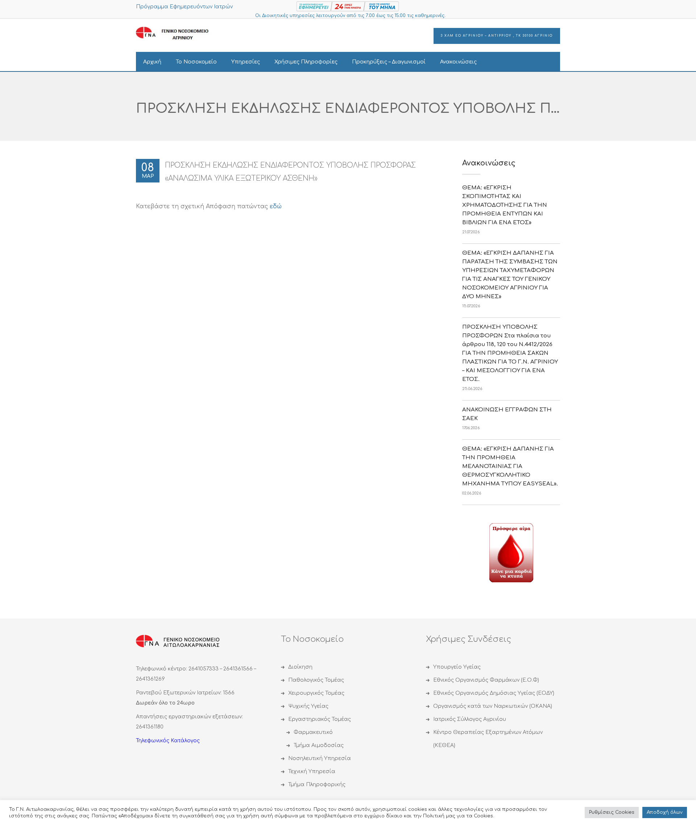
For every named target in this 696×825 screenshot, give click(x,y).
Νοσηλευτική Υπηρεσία (319, 758)
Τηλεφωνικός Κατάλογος (168, 740)
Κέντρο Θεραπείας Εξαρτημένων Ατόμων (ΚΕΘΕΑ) (488, 739)
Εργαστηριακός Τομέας (319, 719)
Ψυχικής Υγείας (308, 706)
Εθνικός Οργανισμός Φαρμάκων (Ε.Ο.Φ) (486, 680)
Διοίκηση (300, 667)
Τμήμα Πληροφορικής (316, 784)
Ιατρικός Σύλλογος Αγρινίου (469, 719)
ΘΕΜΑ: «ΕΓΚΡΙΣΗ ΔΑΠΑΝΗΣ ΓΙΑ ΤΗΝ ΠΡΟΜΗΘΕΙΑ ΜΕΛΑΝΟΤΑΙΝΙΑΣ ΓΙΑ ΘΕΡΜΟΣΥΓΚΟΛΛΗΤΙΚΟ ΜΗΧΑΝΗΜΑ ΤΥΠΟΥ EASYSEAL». (510, 466)
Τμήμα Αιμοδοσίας (319, 745)
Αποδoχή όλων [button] (665, 812)
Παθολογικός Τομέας (316, 680)
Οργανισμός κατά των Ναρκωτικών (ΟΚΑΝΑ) (492, 706)
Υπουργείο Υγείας (457, 667)
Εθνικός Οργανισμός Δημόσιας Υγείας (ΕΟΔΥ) (493, 693)
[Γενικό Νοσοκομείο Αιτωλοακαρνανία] (177, 33)
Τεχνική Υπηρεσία (311, 771)
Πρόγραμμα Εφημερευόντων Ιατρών (184, 6)
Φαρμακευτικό (313, 732)
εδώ (276, 206)
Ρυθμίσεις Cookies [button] (611, 812)
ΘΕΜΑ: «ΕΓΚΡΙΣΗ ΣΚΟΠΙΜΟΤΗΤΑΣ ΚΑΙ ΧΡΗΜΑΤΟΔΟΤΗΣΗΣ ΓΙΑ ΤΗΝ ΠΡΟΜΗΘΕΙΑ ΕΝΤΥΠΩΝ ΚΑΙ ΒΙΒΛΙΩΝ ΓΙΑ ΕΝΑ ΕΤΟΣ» (504, 205)
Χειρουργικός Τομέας (316, 693)
